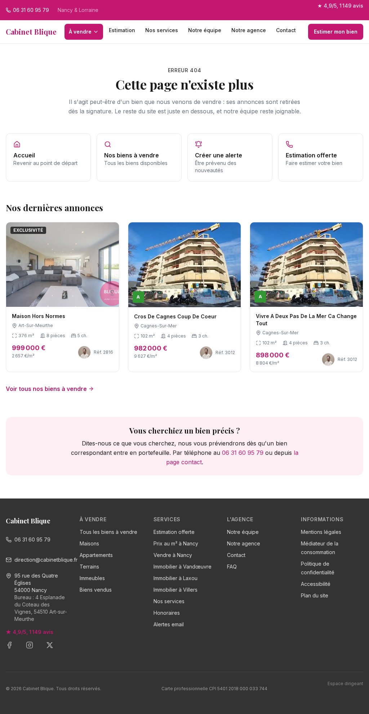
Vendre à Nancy (173, 555)
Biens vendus (96, 590)
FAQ (232, 566)
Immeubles (92, 578)
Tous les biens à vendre (108, 532)
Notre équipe (204, 30)
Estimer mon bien (335, 32)
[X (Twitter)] (54, 649)
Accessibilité (315, 584)
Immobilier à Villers (175, 590)
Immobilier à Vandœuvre (183, 566)
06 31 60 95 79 (242, 452)
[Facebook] (14, 649)
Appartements (96, 555)
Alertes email (169, 624)
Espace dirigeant (345, 683)
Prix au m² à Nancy (176, 543)
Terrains (89, 566)
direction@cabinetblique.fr (41, 560)
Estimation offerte (174, 532)
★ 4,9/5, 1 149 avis (340, 6)
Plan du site (314, 595)
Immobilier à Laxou (175, 578)
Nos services (161, 30)
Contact (286, 30)
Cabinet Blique (31, 31)
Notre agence (248, 30)
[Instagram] (34, 649)
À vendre (80, 32)
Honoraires (167, 613)
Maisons (89, 543)
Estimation (122, 30)
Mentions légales (321, 532)
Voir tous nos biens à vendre (46, 388)
